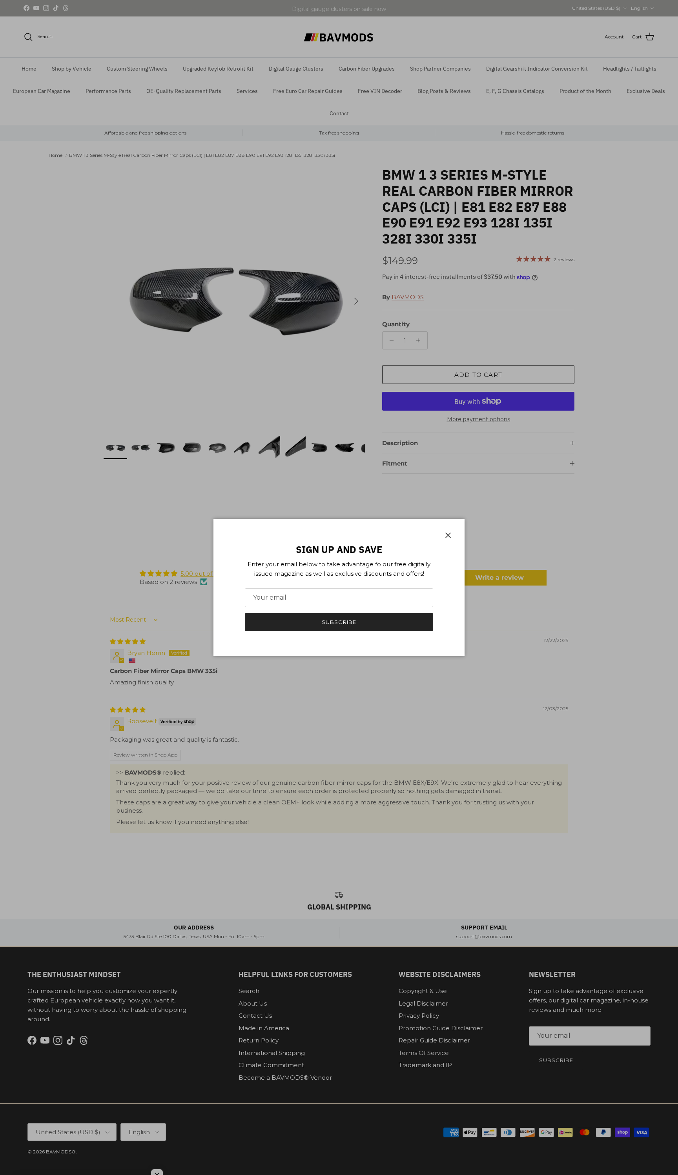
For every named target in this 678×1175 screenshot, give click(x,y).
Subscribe (339, 622)
